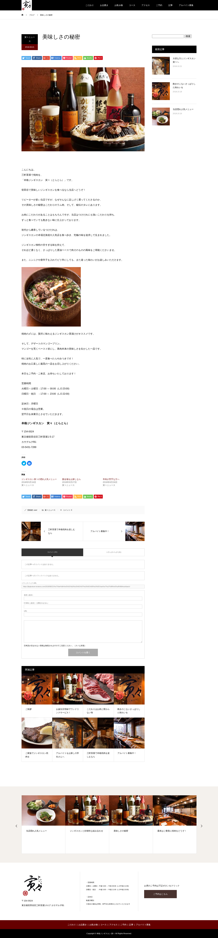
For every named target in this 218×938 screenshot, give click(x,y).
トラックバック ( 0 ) (113, 552)
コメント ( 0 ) (52, 552)
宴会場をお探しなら (71, 479)
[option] (43, 824)
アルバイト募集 (186, 5)
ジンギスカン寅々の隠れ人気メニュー (39, 479)
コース (132, 5)
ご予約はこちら (160, 894)
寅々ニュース (29, 39)
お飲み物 (118, 5)
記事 (170, 5)
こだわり (89, 5)
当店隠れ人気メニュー (183, 109)
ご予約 (159, 5)
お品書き (104, 5)
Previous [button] (16, 825)
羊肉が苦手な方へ (111, 479)
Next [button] (201, 825)
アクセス (145, 5)
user (35, 510)
